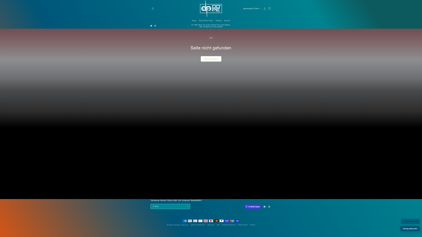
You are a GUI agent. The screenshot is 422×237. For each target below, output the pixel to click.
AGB (218, 225)
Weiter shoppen (211, 59)
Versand (252, 225)
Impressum (210, 225)
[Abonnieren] (187, 206)
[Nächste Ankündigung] (234, 26)
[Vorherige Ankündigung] (187, 26)
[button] (153, 8)
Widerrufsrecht (243, 225)
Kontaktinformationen (229, 225)
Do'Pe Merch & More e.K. (181, 225)
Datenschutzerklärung (198, 225)
